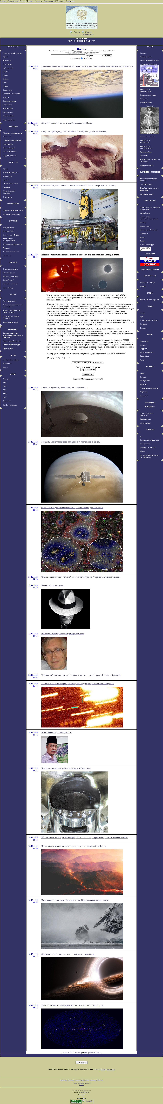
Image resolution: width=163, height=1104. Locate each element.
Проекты (143, 377)
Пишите (29, 1)
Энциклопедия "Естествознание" (146, 147)
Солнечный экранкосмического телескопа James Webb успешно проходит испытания (78, 185)
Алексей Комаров (84, 1092)
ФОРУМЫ (13, 262)
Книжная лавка (8, 116)
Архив (82, 1080)
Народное (143, 324)
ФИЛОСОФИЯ (13, 204)
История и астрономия (148, 95)
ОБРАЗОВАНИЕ (150, 201)
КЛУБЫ (13, 294)
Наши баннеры (145, 423)
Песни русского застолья (148, 320)
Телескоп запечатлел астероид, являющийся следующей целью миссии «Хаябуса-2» (77, 683)
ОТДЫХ (150, 306)
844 (76, 1052)
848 (90, 1052)
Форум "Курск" (8, 280)
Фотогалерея (7, 176)
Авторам (143, 345)
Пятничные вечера (9, 301)
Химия (142, 241)
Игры (142, 317)
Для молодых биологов (150, 269)
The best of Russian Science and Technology (149, 456)
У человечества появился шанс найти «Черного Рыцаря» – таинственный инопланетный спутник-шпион (87, 66)
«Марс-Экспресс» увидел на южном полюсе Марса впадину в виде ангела (73, 131)
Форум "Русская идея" (11, 276)
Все (141, 436)
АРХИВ (13, 374)
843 (72, 1052)
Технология (144, 233)
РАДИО (150, 293)
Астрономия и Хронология (12, 244)
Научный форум (9, 273)
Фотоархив (7, 401)
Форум (5, 368)
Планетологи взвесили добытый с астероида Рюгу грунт (66, 768)
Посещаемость (145, 381)
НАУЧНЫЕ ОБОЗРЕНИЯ (150, 172)
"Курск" (6, 71)
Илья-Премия (8, 349)
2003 (4, 382)
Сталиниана (7, 256)
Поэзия (5, 86)
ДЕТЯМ (13, 355)
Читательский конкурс (11, 344)
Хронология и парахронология (9, 240)
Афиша (5, 57)
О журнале (143, 349)
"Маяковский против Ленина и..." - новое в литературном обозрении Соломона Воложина (80, 675)
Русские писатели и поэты (149, 388)
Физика (142, 237)
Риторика (6, 187)
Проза (5, 83)
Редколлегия (144, 341)
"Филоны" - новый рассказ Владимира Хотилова (62, 634)
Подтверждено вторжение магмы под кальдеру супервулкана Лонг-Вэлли (73, 846)
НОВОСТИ (150, 430)
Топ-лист (60, 1)
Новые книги (7, 105)
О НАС (149, 335)
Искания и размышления (11, 94)
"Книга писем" (8, 144)
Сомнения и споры (9, 101)
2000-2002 (150, 106)
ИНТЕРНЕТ (150, 407)
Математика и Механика (148, 230)
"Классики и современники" (13, 133)
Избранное (143, 392)
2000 (4, 393)
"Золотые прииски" (10, 151)
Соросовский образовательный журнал (149, 218)
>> (100, 1052)
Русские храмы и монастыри (9, 192)
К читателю (7, 60)
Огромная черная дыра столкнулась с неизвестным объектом (67, 954)
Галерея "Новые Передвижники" (81, 1083)
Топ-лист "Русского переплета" (146, 414)
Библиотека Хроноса (147, 282)
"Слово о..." (7, 137)
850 (97, 1052)
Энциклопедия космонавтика (145, 141)
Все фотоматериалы (10, 405)
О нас (22, 1)
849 (93, 1052)
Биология (143, 222)
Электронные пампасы (11, 360)
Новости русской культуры (12, 53)
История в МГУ (8, 231)
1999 (4, 397)
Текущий (6, 379)
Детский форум (8, 288)
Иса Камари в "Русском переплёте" (56, 732)
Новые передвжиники (10, 172)
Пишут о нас (144, 356)
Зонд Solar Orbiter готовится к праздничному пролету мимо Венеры (70, 442)
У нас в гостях (8, 108)
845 (79, 1052)
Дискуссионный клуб (10, 269)
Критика (6, 97)
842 (69, 1052)
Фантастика (7, 363)
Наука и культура (146, 102)
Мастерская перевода (10, 322)
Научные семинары (147, 165)
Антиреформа (145, 213)
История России (9, 228)
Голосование (49, 1)
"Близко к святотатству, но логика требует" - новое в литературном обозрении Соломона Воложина (84, 837)
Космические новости (147, 137)
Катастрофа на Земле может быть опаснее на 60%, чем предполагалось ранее (74, 900)
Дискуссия (70, 1)
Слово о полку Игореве (11, 235)
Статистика (93, 1080)
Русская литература (147, 245)
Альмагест (6, 248)
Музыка (6, 180)
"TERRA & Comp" (146, 184)
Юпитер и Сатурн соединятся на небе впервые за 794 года (66, 123)
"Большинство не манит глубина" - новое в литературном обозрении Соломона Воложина (80, 577)
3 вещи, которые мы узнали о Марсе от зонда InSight (64, 387)
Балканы (6, 79)
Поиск (142, 373)
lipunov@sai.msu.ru (107, 1069)
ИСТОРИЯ (13, 221)
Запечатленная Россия (11, 252)
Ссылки (87, 1080)
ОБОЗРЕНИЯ (13, 126)
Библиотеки (144, 396)
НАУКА (150, 46)
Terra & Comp (63, 358)
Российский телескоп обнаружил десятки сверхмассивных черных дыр (72, 1005)
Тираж (142, 360)
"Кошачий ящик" (9, 148)
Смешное (143, 328)
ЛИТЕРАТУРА (13, 46)
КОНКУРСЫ (13, 329)
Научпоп (143, 286)
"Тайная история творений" (13, 140)
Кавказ (5, 75)
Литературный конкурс (12, 341)
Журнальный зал (9, 120)
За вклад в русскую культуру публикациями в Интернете (13, 335)
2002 (4, 386)
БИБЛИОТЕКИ (150, 276)
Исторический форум (10, 284)
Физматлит (143, 156)
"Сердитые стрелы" (10, 156)
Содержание (13, 1)
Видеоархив (7, 197)
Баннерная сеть (145, 419)
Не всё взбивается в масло (52, 585)
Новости (38, 1)
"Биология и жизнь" (147, 194)
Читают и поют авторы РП (149, 300)
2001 (4, 390)
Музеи (142, 313)
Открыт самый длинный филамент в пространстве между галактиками (72, 507)
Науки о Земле (145, 226)
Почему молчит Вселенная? (150, 60)
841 (66, 1052)
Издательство (8, 112)
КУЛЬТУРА (13, 162)
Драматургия (7, 90)
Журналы (143, 384)
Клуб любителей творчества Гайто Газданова (13, 311)
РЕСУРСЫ (150, 367)
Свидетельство (78, 51)
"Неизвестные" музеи (10, 184)
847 (86, 1052)
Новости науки (145, 444)
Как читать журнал (146, 352)
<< (63, 1052)
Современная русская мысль (13, 210)
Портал (3, 1)
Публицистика (8, 68)
